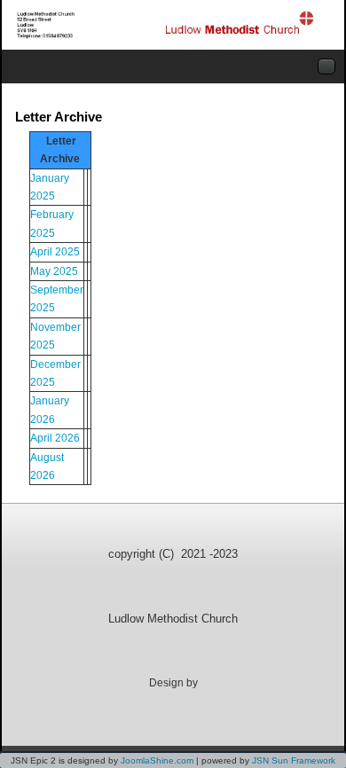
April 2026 (55, 438)
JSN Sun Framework (293, 760)
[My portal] (166, 25)
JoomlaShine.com (157, 760)
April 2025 (55, 252)
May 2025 (54, 271)
